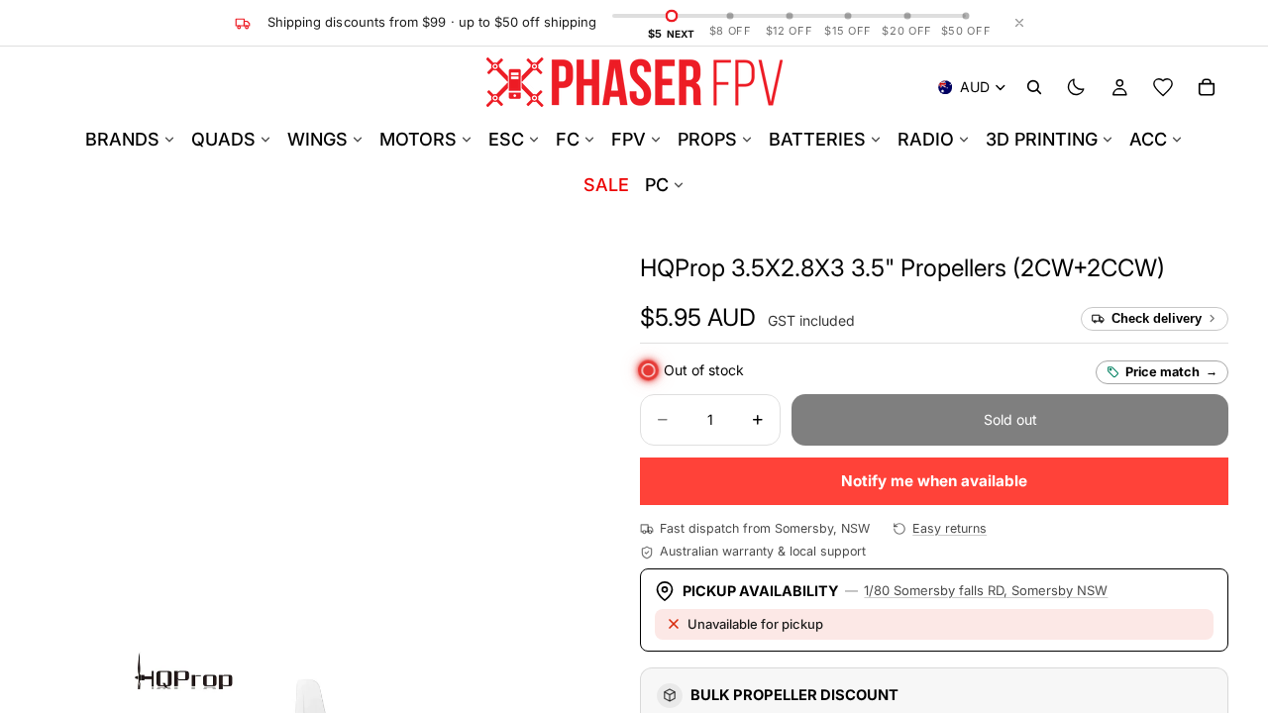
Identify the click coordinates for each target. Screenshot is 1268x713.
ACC (1148, 139)
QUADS (223, 139)
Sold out (1010, 419)
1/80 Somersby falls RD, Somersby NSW (986, 590)
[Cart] (1206, 87)
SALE (606, 184)
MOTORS (418, 139)
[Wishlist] (1163, 87)
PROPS (707, 139)
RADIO (926, 139)
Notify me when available (934, 480)
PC (657, 184)
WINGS (317, 139)
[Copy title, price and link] (1188, 268)
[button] (902, 268)
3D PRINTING (1042, 139)
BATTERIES (817, 139)
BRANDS (122, 139)
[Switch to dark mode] (1076, 87)
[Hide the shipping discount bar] (1019, 23)
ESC (506, 139)
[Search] (1034, 87)
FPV (628, 139)
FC (568, 139)
